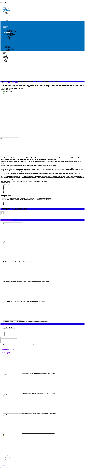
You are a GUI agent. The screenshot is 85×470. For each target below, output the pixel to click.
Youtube (8, 19)
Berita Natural (20, 181)
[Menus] (0, 3)
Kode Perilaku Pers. (7, 457)
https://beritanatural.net (5, 216)
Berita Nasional (14, 181)
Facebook (8, 12)
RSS (7, 20)
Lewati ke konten (3, 1)
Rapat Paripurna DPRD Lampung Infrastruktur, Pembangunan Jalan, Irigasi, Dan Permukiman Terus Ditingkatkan (25, 199)
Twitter (7, 13)
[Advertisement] (42, 71)
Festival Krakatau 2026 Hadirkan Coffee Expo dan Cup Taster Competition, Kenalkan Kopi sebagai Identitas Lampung (26, 281)
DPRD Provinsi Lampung (27, 181)
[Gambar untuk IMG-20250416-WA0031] (8, 91)
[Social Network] (3, 11)
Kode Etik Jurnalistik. (7, 459)
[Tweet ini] (3, 202)
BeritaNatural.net (20, 209)
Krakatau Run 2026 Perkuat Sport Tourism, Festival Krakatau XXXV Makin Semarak (19, 241)
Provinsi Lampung (14, 82)
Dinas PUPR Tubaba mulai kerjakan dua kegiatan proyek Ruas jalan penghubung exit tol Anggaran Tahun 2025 (25, 198)
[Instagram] (3, 189)
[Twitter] (3, 186)
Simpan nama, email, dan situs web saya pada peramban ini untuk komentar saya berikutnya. (20, 344)
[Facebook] (3, 185)
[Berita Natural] (3, 2)
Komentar (2, 336)
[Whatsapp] (3, 205)
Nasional (8, 82)
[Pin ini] (3, 203)
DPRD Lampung (3, 82)
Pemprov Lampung (36, 181)
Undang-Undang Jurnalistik (8, 460)
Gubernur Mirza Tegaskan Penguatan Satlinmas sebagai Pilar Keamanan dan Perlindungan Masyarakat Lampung (25, 321)
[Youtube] (3, 191)
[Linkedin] (3, 190)
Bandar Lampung (7, 181)
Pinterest (8, 14)
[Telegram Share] (3, 204)
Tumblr (7, 15)
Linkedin (8, 18)
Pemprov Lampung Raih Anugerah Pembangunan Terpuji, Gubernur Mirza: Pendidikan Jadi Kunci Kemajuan (24, 301)
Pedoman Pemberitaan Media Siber (10, 461)
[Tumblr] (3, 188)
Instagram (8, 16)
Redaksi (4, 458)
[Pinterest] (3, 187)
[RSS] (3, 192)
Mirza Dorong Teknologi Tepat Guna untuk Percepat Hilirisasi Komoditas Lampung (19, 261)
